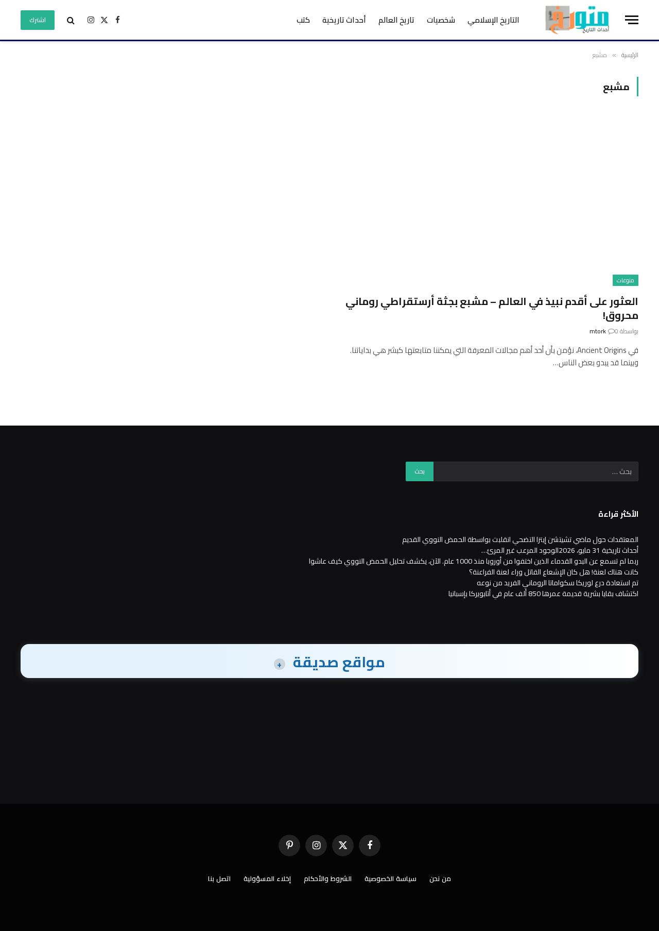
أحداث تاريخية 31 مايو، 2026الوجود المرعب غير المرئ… (559, 550)
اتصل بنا (219, 878)
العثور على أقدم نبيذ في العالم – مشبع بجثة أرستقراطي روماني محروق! (491, 308)
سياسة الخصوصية (391, 878)
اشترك (37, 20)
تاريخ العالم (396, 19)
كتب (303, 19)
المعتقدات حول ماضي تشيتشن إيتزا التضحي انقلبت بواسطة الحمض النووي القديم (520, 539)
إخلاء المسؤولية (267, 878)
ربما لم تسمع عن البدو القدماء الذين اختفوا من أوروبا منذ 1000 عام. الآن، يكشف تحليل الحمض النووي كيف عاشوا (473, 561)
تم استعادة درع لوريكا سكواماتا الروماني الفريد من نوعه (557, 582)
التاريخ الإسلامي (493, 19)
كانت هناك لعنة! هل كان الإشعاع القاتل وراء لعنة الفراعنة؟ (553, 572)
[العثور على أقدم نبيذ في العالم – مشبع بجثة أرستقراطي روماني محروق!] (488, 201)
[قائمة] (631, 19)
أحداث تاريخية (344, 19)
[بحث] (71, 19)
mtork (597, 331)
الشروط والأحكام (328, 878)
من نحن (440, 878)
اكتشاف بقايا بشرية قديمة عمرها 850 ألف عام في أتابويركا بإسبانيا (543, 593)
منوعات (625, 280)
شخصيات (441, 19)
